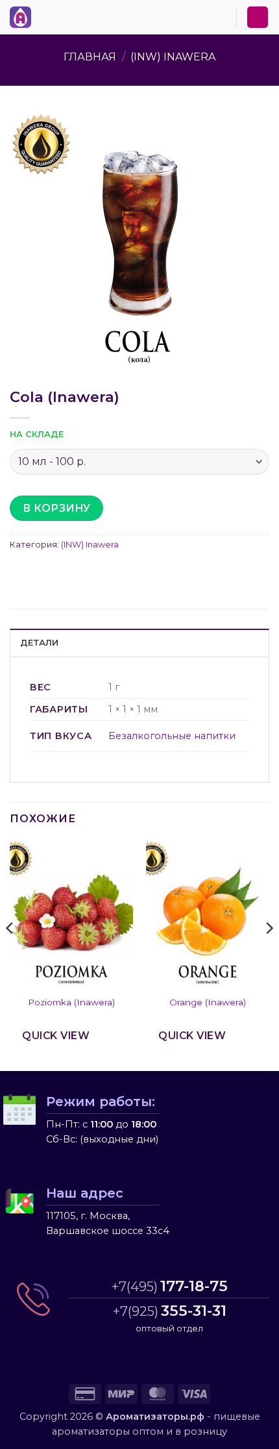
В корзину (57, 508)
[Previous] (10, 954)
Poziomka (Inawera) (71, 1002)
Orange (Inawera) (207, 1002)
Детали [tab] (39, 643)
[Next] (268, 954)
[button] (44, 15)
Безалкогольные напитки (172, 736)
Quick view (56, 1035)
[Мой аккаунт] (257, 17)
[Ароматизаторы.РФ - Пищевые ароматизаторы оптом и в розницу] (24, 17)
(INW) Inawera (172, 57)
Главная (90, 57)
